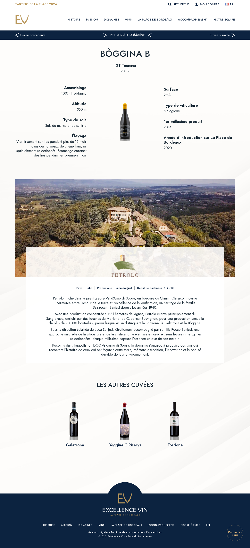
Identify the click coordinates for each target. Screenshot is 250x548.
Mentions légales (98, 532)
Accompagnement (193, 19)
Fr (231, 4)
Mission (92, 19)
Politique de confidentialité (127, 532)
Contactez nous (235, 533)
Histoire (74, 19)
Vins (128, 19)
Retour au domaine (127, 35)
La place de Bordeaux (155, 19)
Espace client (154, 532)
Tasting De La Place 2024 (36, 4)
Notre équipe (224, 19)
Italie (89, 288)
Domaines (111, 19)
